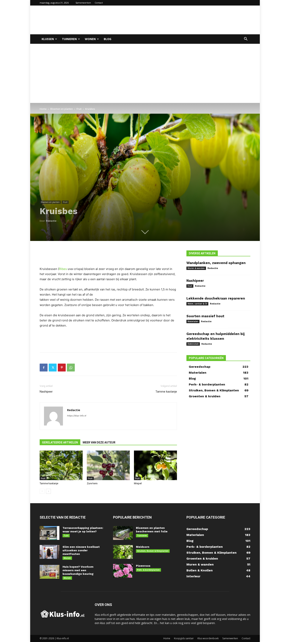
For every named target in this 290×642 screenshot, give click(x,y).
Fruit (79, 109)
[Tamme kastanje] (61, 465)
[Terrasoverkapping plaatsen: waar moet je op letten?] (49, 533)
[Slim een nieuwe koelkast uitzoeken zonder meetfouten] (49, 552)
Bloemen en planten (61, 109)
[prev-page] (42, 491)
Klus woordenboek (208, 638)
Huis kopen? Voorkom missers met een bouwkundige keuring (78, 570)
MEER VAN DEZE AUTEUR (99, 442)
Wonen (90, 39)
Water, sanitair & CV (197, 303)
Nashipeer (46, 391)
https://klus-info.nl (76, 415)
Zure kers (92, 483)
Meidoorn (142, 546)
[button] (245, 39)
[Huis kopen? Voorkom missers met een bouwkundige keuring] (49, 572)
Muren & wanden (196, 268)
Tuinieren (69, 39)
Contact (99, 2)
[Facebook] (44, 367)
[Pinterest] (62, 367)
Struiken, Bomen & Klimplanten (152, 551)
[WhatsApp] (71, 367)
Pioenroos (143, 565)
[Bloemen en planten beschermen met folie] (123, 533)
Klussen (48, 39)
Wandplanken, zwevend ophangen (216, 263)
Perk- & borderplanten (148, 569)
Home (43, 109)
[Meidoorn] (123, 552)
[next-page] (48, 491)
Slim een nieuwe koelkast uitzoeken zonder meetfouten (81, 550)
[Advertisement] (178, 20)
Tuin (66, 535)
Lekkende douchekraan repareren (215, 298)
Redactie (51, 220)
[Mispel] (155, 465)
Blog (107, 39)
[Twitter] (53, 367)
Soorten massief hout (205, 316)
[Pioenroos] (123, 571)
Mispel (138, 483)
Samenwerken (83, 2)
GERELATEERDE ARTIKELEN (60, 442)
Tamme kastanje (166, 391)
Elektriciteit (193, 343)
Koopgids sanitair (184, 638)
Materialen (193, 321)
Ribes (63, 269)
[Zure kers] (108, 465)
